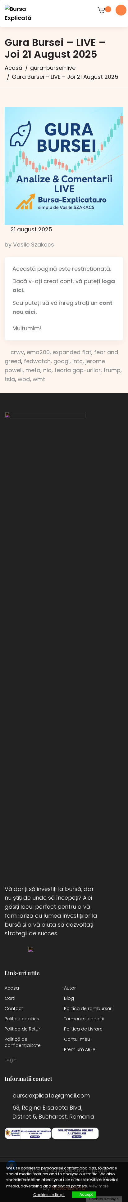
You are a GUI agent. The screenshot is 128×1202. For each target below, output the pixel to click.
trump (112, 370)
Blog (69, 998)
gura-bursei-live (52, 68)
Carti (10, 998)
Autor (70, 988)
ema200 (38, 352)
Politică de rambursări (88, 1008)
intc (77, 361)
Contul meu (77, 1039)
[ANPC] (28, 1133)
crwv (17, 352)
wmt (39, 379)
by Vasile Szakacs (29, 244)
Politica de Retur (22, 1029)
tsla (10, 379)
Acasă (13, 68)
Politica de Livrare (83, 1029)
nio (47, 370)
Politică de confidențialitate (23, 1042)
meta (32, 370)
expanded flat (72, 352)
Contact (14, 1008)
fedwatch (37, 361)
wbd (24, 379)
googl (61, 361)
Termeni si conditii (84, 1019)
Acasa (12, 988)
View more (98, 1186)
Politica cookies (22, 1019)
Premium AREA (79, 1049)
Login (10, 1060)
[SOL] (75, 1133)
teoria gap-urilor (77, 370)
